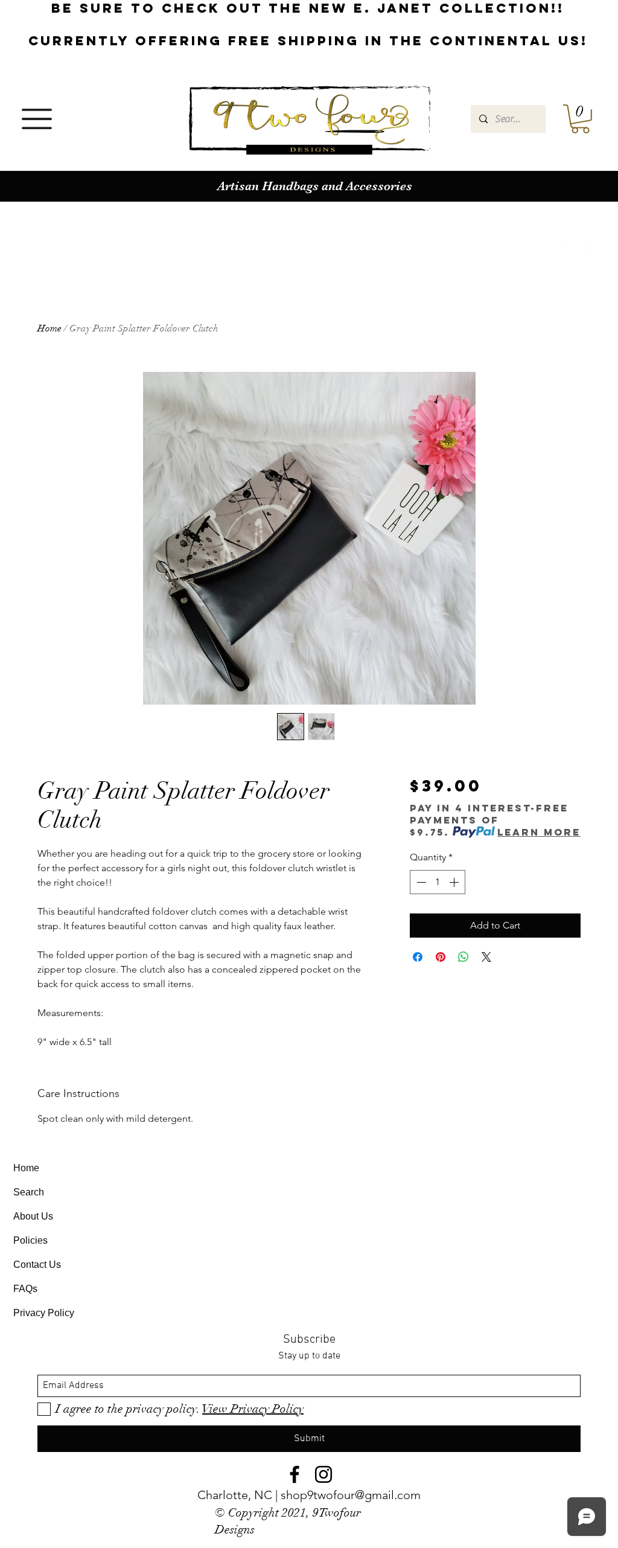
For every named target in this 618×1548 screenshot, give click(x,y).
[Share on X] (486, 957)
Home (49, 328)
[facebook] (568, 249)
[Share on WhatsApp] (463, 957)
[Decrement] (420, 882)
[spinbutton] (437, 882)
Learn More (539, 832)
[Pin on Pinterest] (440, 957)
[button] (37, 119)
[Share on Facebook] (417, 957)
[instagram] (587, 249)
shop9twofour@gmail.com (351, 1495)
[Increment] (455, 882)
